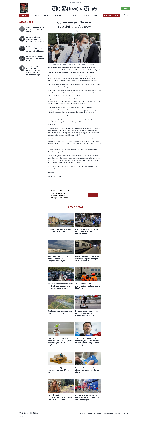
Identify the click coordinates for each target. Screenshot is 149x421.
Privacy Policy (108, 414)
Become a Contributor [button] (94, 414)
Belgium (47, 15)
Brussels (36, 15)
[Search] (124, 15)
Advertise (82, 414)
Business (58, 15)
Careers (117, 414)
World (96, 15)
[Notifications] (128, 15)
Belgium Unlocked (111, 15)
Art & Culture (72, 15)
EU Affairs (85, 15)
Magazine (24, 15)
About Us (125, 414)
